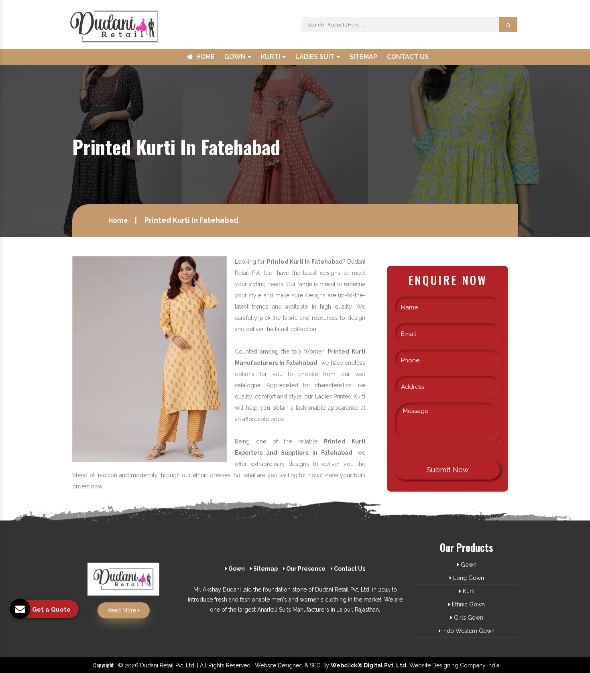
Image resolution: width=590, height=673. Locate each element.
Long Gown (468, 578)
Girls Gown (467, 617)
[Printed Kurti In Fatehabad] (149, 358)
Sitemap (363, 57)
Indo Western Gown (467, 631)
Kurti (271, 57)
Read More (123, 610)
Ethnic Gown (467, 604)
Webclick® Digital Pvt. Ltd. (369, 665)
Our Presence (305, 568)
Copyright (103, 665)
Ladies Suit (315, 57)
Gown (235, 57)
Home (205, 57)
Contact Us (408, 57)
